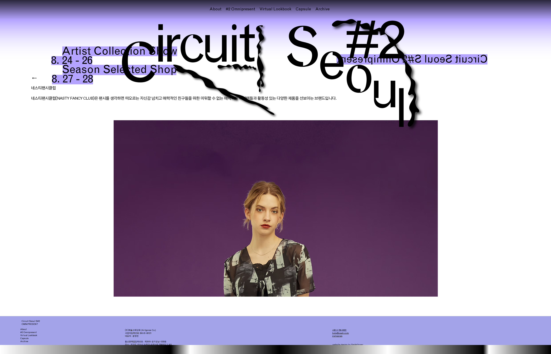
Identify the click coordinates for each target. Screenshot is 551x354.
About (23, 329)
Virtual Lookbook (28, 335)
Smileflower (357, 344)
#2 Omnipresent (28, 332)
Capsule (24, 338)
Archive (24, 341)
